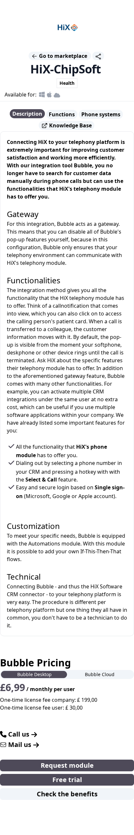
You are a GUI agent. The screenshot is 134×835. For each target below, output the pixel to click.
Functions (62, 114)
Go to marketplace (63, 55)
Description (27, 113)
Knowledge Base (70, 125)
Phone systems (100, 114)
